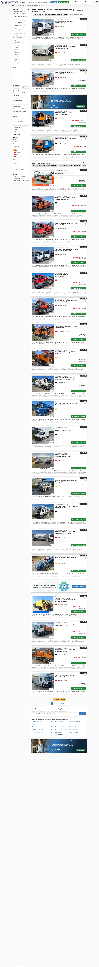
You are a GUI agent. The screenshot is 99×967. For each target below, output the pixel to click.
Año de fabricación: (17, 80)
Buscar (54, 2)
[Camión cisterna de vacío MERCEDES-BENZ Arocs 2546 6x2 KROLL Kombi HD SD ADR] (43, 512)
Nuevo (16, 161)
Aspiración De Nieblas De (38, 724)
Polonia (18, 156)
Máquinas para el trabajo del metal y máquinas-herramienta (21, 18)
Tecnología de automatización (21, 27)
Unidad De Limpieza (74, 732)
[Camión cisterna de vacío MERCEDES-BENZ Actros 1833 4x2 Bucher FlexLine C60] (43, 119)
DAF (15, 51)
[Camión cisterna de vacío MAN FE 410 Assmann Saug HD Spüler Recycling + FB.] (43, 332)
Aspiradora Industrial (37, 726)
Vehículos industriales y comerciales (19, 21)
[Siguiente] (53, 27)
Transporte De (73, 729)
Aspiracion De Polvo (37, 721)
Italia (18, 154)
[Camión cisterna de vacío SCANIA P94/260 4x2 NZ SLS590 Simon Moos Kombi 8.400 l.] (43, 306)
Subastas (17, 171)
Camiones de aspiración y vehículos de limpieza (22, 14)
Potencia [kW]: (16, 90)
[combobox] (21, 146)
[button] (97, 2)
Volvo (16, 49)
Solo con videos (18, 178)
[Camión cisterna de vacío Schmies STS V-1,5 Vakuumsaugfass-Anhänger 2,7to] (43, 486)
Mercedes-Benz (18, 42)
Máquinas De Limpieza (56, 732)
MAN (16, 44)
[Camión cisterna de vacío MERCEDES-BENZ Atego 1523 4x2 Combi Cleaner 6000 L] (43, 229)
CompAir (16, 59)
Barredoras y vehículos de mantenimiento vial (45, 165)
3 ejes (16, 131)
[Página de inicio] (12, 5)
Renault (16, 54)
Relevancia (80, 10)
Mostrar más (59, 734)
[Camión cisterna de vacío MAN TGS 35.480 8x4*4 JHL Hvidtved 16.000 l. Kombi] (43, 281)
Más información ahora (79, 586)
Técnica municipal (19, 11)
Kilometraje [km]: (16, 85)
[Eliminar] (42, 14)
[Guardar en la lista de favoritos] (85, 21)
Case (16, 58)
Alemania (19, 149)
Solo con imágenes (19, 176)
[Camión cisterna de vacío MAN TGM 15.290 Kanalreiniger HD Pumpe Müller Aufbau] (43, 681)
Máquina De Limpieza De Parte (58, 726)
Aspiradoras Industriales (38, 729)
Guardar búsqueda (59, 699)
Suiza (18, 152)
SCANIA (16, 45)
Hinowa (16, 52)
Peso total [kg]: (16, 116)
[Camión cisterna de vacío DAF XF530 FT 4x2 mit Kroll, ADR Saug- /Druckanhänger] (43, 409)
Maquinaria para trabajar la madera (20, 24)
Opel (16, 63)
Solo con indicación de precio (20, 78)
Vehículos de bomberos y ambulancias (70, 165)
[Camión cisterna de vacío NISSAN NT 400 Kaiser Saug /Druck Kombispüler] (43, 178)
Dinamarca (19, 150)
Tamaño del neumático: (18, 121)
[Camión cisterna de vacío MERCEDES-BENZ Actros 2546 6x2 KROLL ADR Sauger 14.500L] (43, 461)
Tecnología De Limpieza (75, 726)
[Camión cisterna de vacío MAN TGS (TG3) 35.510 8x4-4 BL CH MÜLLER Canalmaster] (43, 204)
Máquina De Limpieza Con (57, 724)
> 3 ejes (16, 132)
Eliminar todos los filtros (77, 14)
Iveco (16, 47)
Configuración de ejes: (18, 127)
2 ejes (16, 129)
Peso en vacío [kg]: (17, 106)
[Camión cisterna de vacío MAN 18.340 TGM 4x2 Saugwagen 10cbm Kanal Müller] (43, 656)
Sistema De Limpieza (74, 721)
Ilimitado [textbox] (16, 146)
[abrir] (59, 42)
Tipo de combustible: (17, 100)
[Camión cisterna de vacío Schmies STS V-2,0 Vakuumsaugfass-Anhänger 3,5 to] (43, 563)
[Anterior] (33, 27)
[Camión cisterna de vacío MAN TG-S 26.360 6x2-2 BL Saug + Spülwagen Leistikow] (43, 630)
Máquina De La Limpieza (57, 721)
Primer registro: (16, 95)
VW (15, 64)
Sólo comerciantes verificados (21, 180)
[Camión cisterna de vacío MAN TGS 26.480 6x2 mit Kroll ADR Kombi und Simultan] (43, 53)
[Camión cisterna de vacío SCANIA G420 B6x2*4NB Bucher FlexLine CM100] (43, 27)
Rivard (16, 56)
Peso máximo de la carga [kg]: (19, 111)
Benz (16, 40)
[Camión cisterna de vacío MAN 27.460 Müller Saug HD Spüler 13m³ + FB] (43, 358)
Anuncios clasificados (20, 169)
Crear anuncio (81, 106)
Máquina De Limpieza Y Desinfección (60, 729)
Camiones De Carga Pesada (39, 732)
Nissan (16, 61)
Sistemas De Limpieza (74, 724)
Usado (16, 163)
